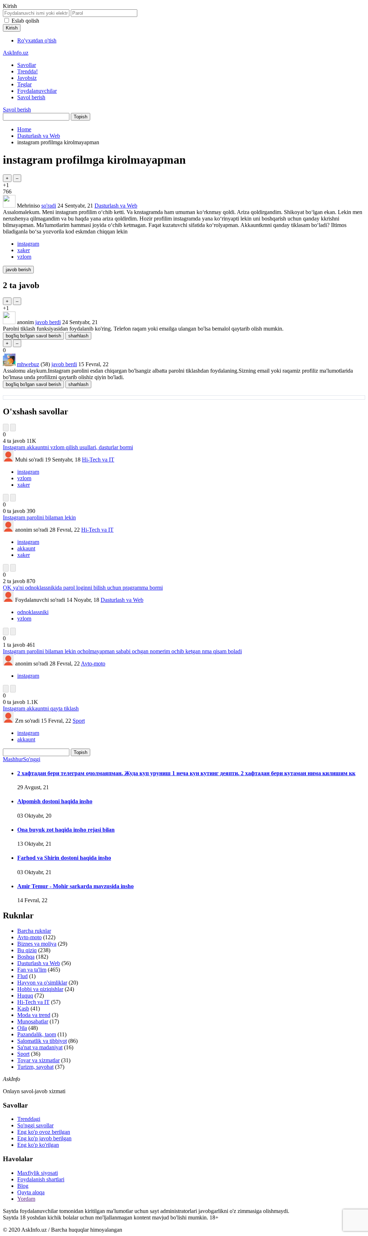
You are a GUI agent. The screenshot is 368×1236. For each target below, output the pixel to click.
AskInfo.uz (15, 53)
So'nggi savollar (35, 1125)
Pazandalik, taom (36, 1034)
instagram (28, 244)
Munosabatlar (32, 1021)
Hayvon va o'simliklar (42, 983)
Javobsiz (27, 78)
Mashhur (13, 759)
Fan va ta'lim (31, 970)
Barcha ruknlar (34, 931)
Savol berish (31, 97)
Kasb (23, 1008)
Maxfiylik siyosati (37, 1173)
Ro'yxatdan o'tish (36, 40)
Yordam (26, 1199)
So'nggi (31, 759)
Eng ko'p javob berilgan (44, 1138)
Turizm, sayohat (35, 1067)
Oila (22, 1028)
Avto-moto (93, 663)
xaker (23, 250)
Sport (79, 721)
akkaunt (26, 548)
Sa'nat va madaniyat (40, 1047)
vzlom (24, 257)
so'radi (48, 206)
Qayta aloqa (31, 1192)
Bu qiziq (27, 950)
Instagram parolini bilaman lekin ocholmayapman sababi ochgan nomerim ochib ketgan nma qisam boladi (122, 651)
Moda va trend (33, 1015)
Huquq (25, 995)
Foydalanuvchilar (37, 91)
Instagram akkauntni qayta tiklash (41, 708)
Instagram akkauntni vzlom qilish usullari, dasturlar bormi (68, 447)
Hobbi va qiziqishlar (40, 989)
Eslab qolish (25, 21)
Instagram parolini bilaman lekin (39, 517)
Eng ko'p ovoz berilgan (43, 1132)
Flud (22, 976)
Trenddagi (28, 1119)
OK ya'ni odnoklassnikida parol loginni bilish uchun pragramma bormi (83, 588)
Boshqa (25, 957)
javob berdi (48, 322)
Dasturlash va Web (116, 206)
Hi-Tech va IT (98, 459)
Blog (22, 1186)
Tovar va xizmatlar (38, 1060)
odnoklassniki (33, 612)
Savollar (26, 65)
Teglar (24, 84)
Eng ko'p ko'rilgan (38, 1145)
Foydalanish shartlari (40, 1179)
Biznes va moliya (36, 944)
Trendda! (27, 71)
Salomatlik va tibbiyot (42, 1041)
